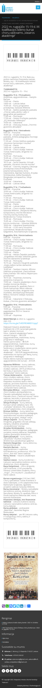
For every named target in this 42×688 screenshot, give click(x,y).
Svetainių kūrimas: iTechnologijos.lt (28, 686)
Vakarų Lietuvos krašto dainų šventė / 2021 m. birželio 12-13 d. (20, 623)
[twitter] (7, 671)
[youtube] (19, 671)
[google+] (15, 671)
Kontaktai (6, 642)
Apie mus (6, 638)
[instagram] (11, 671)
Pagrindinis (6, 18)
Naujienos (15, 18)
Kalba (37, 1)
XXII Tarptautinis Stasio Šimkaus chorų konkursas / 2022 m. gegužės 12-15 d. (21, 628)
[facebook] (3, 671)
